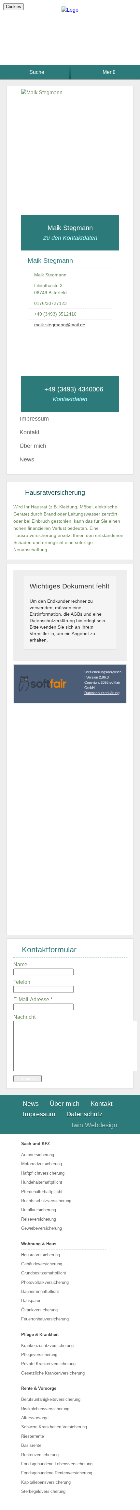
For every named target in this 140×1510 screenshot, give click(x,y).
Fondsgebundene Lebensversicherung (56, 1463)
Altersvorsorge (35, 1417)
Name (20, 964)
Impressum (39, 1114)
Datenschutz (84, 1114)
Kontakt (29, 432)
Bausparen (31, 1300)
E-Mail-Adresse (32, 999)
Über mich (33, 446)
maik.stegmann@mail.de (59, 324)
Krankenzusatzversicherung (47, 1345)
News (27, 459)
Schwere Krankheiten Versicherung (54, 1426)
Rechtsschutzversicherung (46, 1200)
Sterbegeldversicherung (43, 1491)
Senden (28, 1078)
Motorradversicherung (41, 1163)
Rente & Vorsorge (38, 1388)
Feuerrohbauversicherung (45, 1319)
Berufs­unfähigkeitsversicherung (50, 1399)
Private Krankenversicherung (48, 1363)
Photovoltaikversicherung (45, 1282)
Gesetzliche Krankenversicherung (53, 1373)
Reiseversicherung (38, 1219)
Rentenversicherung (40, 1454)
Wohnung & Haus (38, 1243)
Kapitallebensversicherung (46, 1482)
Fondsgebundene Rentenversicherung (56, 1472)
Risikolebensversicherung (45, 1408)
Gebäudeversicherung (41, 1263)
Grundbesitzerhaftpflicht (43, 1273)
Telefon (21, 982)
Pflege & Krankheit (40, 1334)
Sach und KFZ (35, 1143)
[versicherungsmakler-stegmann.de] (70, 10)
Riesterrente (32, 1436)
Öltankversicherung (39, 1309)
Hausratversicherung (40, 1254)
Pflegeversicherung (39, 1354)
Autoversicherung (37, 1154)
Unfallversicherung (38, 1209)
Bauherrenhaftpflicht (40, 1291)
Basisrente (31, 1445)
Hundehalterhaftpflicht (41, 1182)
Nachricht (24, 1017)
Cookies (13, 6)
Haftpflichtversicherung (42, 1173)
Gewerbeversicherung (41, 1228)
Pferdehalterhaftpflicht (42, 1191)
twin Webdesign (94, 1125)
